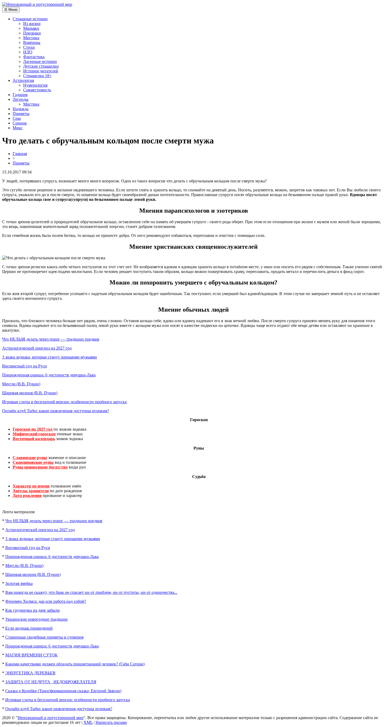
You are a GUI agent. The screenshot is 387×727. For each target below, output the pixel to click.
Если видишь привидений (29, 628)
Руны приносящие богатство (40, 467)
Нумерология (35, 85)
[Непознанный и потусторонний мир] (37, 4)
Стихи (29, 47)
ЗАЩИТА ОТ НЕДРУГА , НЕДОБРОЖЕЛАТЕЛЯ (50, 682)
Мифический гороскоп (34, 434)
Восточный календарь (34, 438)
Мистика (31, 38)
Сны (17, 118)
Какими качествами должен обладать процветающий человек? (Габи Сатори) (75, 664)
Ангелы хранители (31, 491)
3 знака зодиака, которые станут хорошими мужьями (49, 357)
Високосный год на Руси (24, 366)
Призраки (32, 33)
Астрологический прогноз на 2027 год (37, 348)
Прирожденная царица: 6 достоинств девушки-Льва (49, 375)
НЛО (27, 52)
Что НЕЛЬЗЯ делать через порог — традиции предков (50, 339)
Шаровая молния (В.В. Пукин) (29, 393)
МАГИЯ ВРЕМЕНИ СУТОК (31, 655)
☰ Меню (11, 10)
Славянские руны (30, 457)
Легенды (20, 99)
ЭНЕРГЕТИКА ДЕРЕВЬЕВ (30, 673)
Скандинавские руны (33, 462)
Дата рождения (27, 495)
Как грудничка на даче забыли (32, 610)
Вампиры (31, 42)
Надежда (20, 109)
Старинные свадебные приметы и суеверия (44, 637)
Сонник (20, 123)
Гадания (20, 94)
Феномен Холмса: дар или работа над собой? (45, 601)
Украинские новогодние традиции (36, 619)
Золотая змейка (19, 583)
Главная (20, 153)
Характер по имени (31, 486)
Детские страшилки (41, 66)
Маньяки (31, 28)
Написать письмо (111, 722)
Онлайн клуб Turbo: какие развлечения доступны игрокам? (55, 411)
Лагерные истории (40, 61)
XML (88, 722)
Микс (18, 128)
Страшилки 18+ (37, 75)
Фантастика (33, 56)
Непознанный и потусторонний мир (50, 717)
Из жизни (32, 23)
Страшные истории (30, 19)
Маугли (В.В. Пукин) (21, 384)
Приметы (21, 113)
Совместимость (37, 90)
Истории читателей (40, 71)
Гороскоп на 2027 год (32, 429)
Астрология (23, 80)
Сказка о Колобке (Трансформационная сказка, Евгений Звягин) (63, 691)
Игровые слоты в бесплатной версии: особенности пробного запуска (64, 402)
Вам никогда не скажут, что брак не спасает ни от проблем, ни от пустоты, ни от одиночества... (91, 592)
